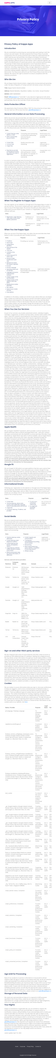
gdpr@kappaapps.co (35, 110)
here (26, 702)
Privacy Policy (30, 1046)
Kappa (10, 3)
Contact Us (38, 1046)
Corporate (22, 1046)
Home (23, 23)
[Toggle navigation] (49, 2)
